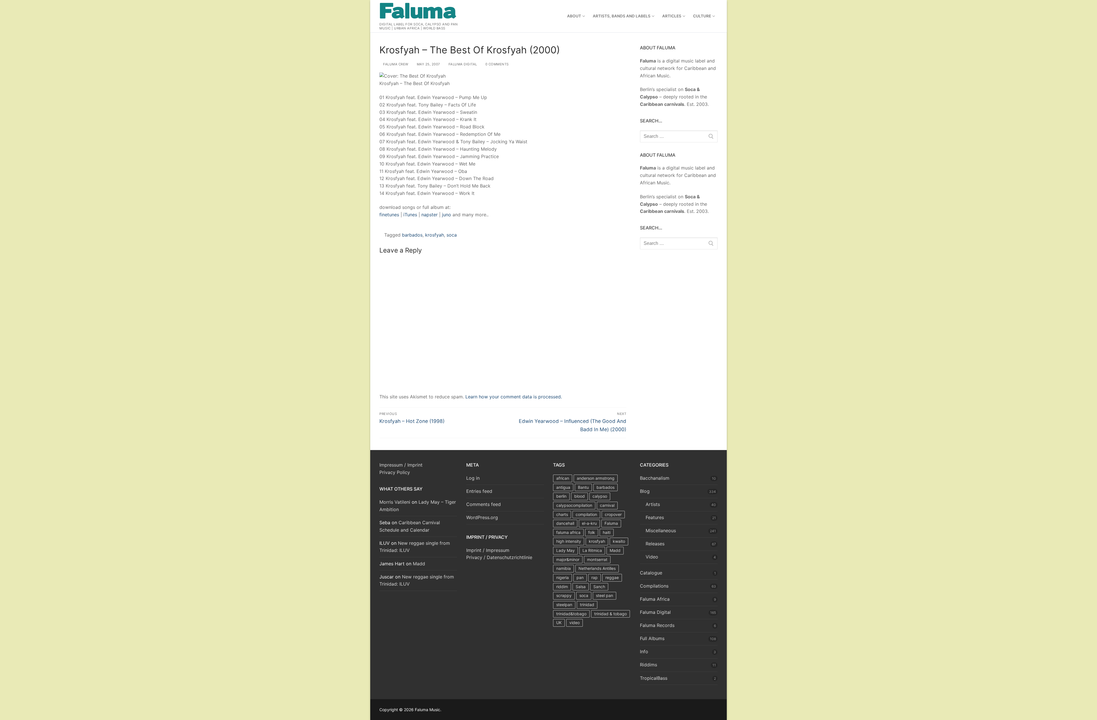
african (562, 478)
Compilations (654, 586)
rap (594, 577)
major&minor (567, 559)
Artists (653, 504)
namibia (563, 568)
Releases (655, 543)
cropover (613, 514)
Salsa (581, 586)
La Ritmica (592, 550)
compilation (586, 514)
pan (580, 577)
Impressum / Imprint (401, 465)
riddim (562, 586)
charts (562, 514)
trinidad (587, 604)
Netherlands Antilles (597, 568)
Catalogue (651, 573)
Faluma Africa (655, 599)
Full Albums (652, 638)
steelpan (564, 604)
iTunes (410, 214)
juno (446, 214)
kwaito (619, 541)
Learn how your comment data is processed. (513, 397)
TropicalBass (653, 678)
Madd (419, 563)
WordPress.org (482, 517)
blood (579, 496)
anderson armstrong (595, 478)
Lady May (565, 550)
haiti (606, 532)
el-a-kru (589, 523)
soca (452, 235)
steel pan (604, 595)
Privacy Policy (394, 472)
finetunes (389, 214)
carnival (607, 505)
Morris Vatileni (394, 502)
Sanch (599, 586)
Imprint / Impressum (487, 550)
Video (652, 557)
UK (559, 622)
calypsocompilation (574, 505)
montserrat (597, 559)
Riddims (648, 664)
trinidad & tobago (610, 613)
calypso (599, 496)
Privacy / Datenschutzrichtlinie (499, 557)
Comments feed (483, 504)
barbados (412, 235)
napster (429, 214)
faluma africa (568, 532)
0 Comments (496, 64)
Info (644, 651)
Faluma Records (657, 625)
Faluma (611, 523)
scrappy (564, 595)
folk (591, 532)
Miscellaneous (661, 530)
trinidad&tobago (571, 613)
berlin (561, 496)
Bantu (583, 487)
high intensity (568, 541)
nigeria (562, 577)
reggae (612, 577)
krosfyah (434, 235)
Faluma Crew (395, 64)
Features (655, 517)
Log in (473, 478)
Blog (645, 491)
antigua (563, 487)
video (574, 622)
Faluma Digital (462, 64)
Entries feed (479, 491)
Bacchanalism (654, 478)
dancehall (565, 523)
